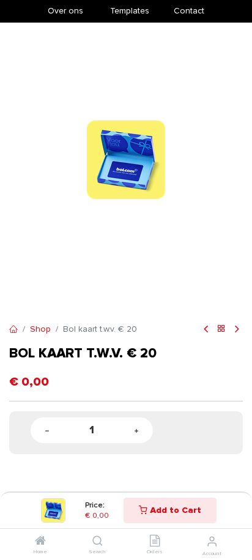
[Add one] (136, 430)
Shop (40, 329)
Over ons (65, 11)
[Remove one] (47, 430)
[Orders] (155, 542)
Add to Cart (174, 510)
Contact (189, 11)
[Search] (97, 542)
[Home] (40, 542)
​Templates (129, 11)
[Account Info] (212, 541)
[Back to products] (221, 329)
